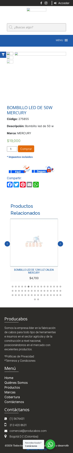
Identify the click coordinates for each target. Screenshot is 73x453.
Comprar (26, 149)
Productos (12, 387)
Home (8, 378)
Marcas (9, 392)
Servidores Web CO (36, 449)
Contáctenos (14, 402)
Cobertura (12, 397)
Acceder (63, 3)
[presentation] (7, 244)
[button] (59, 40)
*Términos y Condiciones (19, 360)
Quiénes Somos (16, 382)
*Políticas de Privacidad (19, 356)
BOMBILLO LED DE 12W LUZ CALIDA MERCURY (34, 271)
